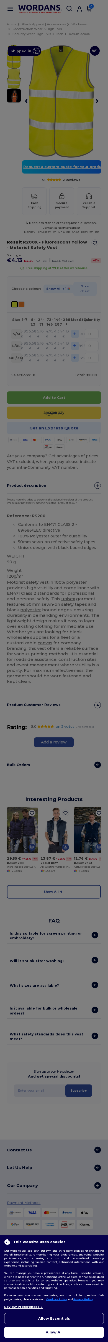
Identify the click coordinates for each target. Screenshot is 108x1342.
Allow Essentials (54, 1318)
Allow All (54, 1332)
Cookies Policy (56, 1299)
